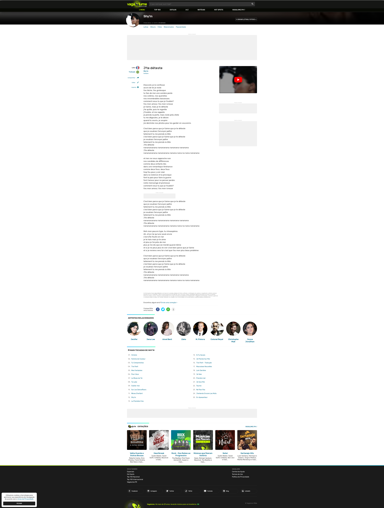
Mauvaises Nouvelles (204, 366)
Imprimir (134, 87)
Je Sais (199, 374)
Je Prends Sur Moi (203, 359)
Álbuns (153, 27)
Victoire (134, 355)
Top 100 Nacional (133, 477)
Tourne (198, 386)
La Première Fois (137, 401)
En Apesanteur (202, 397)
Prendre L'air (201, 378)
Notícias (201, 10)
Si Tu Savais (200, 355)
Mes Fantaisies (136, 370)
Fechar (19, 503)
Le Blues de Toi (136, 378)
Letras (146, 27)
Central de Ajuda (238, 472)
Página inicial (147, 23)
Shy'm (148, 16)
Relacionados (169, 27)
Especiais (130, 472)
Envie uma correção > (169, 302)
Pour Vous (135, 374)
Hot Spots (218, 10)
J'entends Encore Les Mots (206, 393)
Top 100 (157, 10)
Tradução (132, 72)
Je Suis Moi (200, 382)
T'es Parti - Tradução (204, 363)
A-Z (187, 10)
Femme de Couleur (138, 359)
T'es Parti (134, 366)
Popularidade (181, 27)
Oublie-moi (135, 386)
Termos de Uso (237, 474)
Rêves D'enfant (137, 393)
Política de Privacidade (240, 477)
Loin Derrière (201, 370)
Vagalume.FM (238, 10)
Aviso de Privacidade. (26, 499)
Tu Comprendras (137, 363)
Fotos (160, 27)
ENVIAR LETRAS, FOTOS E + (247, 19)
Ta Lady (134, 382)
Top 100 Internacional (135, 479)
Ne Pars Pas (200, 390)
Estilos (173, 10)
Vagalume (137, 4)
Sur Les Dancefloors (138, 390)
